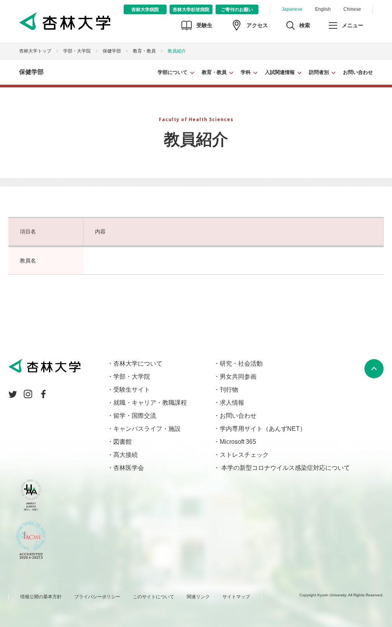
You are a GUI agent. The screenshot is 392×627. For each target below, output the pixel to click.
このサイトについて (153, 596)
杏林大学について (137, 363)
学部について (173, 72)
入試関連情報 (280, 72)
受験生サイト (131, 389)
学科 (246, 72)
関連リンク (198, 596)
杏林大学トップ (35, 51)
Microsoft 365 (238, 441)
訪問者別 (319, 72)
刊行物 (229, 389)
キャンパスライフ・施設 (147, 428)
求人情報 (232, 402)
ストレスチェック (244, 454)
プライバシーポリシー (97, 596)
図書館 (122, 441)
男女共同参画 (238, 376)
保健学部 (112, 51)
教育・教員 (214, 72)
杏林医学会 (128, 468)
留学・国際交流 (134, 415)
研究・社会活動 (241, 363)
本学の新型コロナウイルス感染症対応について (285, 468)
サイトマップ (236, 596)
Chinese (352, 9)
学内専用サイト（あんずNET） (263, 428)
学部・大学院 (77, 51)
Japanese (292, 9)
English (323, 9)
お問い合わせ (358, 72)
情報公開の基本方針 (41, 596)
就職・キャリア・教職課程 (150, 402)
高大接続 (125, 454)
